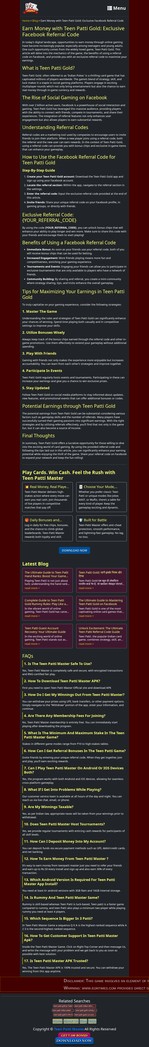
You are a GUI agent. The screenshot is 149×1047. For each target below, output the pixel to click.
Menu (119, 8)
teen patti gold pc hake (63, 1006)
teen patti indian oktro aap (85, 1006)
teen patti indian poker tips (63, 1010)
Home (26, 20)
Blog (35, 20)
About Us (71, 1021)
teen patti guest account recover (85, 1014)
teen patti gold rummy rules (86, 1010)
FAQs (92, 1021)
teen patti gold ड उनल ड (63, 1014)
